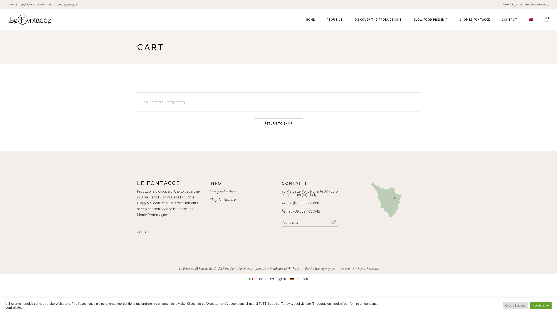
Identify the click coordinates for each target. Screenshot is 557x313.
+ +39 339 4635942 (65, 4)
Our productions (223, 191)
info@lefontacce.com (32, 4)
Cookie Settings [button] (515, 305)
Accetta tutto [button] (541, 305)
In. (147, 231)
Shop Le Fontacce (223, 199)
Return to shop (278, 124)
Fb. (139, 231)
